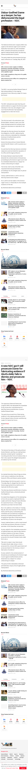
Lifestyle (21, 757)
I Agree (23, 768)
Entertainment (4, 755)
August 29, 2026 (12, 209)
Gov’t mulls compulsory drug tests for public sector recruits (17, 213)
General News (8, 9)
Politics (12, 755)
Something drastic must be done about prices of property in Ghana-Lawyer (17, 323)
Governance (10, 759)
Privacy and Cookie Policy (12, 768)
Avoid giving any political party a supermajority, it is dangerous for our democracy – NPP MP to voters (17, 241)
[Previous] (13, 84)
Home (2, 9)
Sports (15, 754)
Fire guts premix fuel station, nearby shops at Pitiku (16, 226)
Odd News (9, 757)
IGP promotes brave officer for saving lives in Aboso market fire (17, 219)
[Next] (15, 84)
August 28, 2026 (12, 228)
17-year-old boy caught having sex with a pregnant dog (17, 308)
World (11, 754)
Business (21, 754)
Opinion (22, 755)
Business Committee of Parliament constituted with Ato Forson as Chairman (17, 315)
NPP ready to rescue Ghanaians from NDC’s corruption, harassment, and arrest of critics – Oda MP (17, 273)
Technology (17, 759)
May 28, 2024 (4, 23)
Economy (3, 757)
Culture (15, 757)
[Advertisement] (14, 2)
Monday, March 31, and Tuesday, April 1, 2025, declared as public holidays (17, 301)
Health (17, 755)
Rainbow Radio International (10, 748)
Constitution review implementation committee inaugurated (15, 233)
